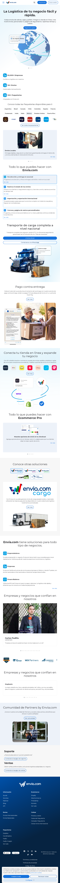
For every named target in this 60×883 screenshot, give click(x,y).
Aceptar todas (16, 876)
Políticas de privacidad (30, 863)
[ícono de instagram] (32, 851)
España (45, 109)
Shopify (33, 795)
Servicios (5, 798)
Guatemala (8, 113)
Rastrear (5, 800)
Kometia (33, 803)
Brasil (16, 109)
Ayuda (5, 795)
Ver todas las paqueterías (30, 125)
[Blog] (28, 855)
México (29, 113)
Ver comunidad (30, 718)
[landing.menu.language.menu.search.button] (34, 2)
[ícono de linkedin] (36, 851)
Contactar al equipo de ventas (15, 770)
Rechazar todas (43, 876)
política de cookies (36, 872)
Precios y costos (36, 815)
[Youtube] (32, 855)
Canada (22, 109)
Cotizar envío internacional (39, 823)
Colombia (37, 109)
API (4, 806)
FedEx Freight (7, 841)
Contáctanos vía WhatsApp (30, 242)
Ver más (52, 156)
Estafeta (5, 833)
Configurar (29, 880)
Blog (4, 803)
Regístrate (42, 2)
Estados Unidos (39, 113)
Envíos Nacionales (8, 818)
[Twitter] (28, 851)
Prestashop (34, 800)
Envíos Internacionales (10, 815)
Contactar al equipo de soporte (15, 759)
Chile (29, 109)
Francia (53, 109)
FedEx (5, 838)
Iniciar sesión (53, 2)
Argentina (8, 109)
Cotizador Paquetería (38, 821)
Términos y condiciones (30, 859)
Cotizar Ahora (29, 26)
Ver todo (34, 806)
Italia (22, 113)
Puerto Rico (51, 113)
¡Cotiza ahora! (29, 238)
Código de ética (30, 866)
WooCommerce (36, 798)
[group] (30, 688)
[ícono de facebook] (24, 851)
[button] (28, 68)
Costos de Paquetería (38, 818)
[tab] (30, 179)
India (16, 113)
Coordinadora (7, 836)
